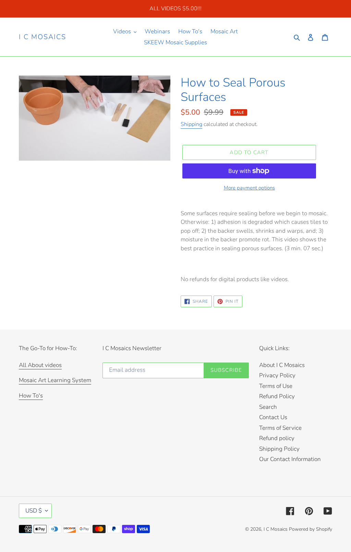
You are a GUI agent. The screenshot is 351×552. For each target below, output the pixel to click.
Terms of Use (275, 386)
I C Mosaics (42, 37)
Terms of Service (280, 428)
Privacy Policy (277, 375)
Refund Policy (277, 396)
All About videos (40, 365)
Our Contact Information (290, 459)
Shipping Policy (279, 449)
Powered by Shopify (310, 529)
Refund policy (276, 438)
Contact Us (273, 417)
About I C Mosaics (282, 365)
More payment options (249, 187)
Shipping (191, 124)
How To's (31, 396)
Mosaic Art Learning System (55, 380)
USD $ (33, 511)
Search (268, 407)
